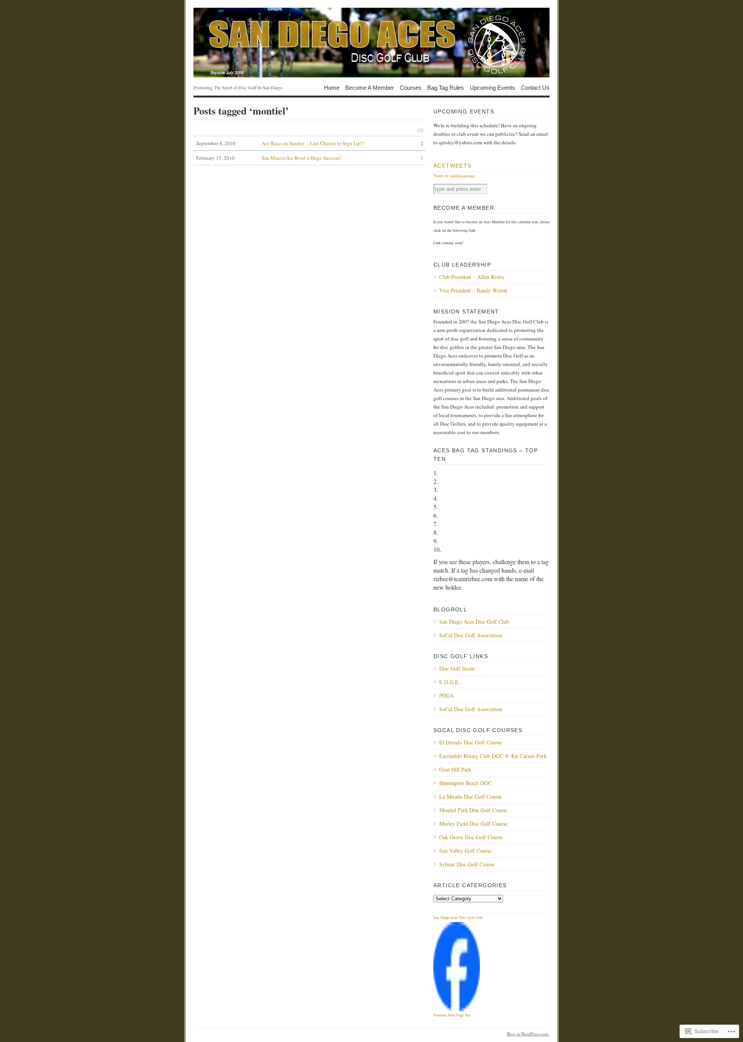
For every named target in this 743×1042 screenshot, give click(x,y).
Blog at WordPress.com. (528, 1034)
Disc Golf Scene (457, 668)
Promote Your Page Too (452, 1015)
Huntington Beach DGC (465, 783)
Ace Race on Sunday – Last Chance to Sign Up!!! (309, 143)
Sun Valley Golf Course (465, 850)
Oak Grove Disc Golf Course (471, 837)
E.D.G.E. (449, 682)
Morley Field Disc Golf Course (473, 823)
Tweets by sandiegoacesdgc (454, 175)
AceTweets (452, 166)
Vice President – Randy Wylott (473, 290)
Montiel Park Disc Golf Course (473, 810)
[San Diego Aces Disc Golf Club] (371, 42)
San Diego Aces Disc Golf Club (474, 621)
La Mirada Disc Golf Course (470, 796)
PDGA (446, 695)
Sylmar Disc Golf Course (467, 864)
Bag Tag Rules (445, 87)
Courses (410, 87)
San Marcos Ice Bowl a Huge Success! (309, 157)
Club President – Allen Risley (472, 277)
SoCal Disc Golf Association (470, 635)
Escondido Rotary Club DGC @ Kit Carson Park (492, 756)
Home (331, 87)
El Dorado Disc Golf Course (470, 742)
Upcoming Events (492, 87)
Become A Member (369, 87)
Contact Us (535, 87)
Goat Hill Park (455, 769)
